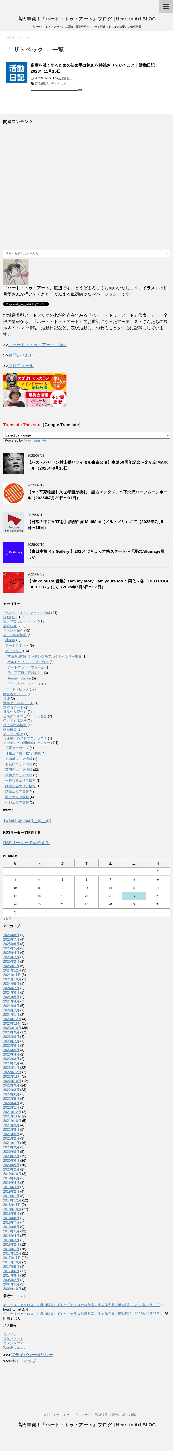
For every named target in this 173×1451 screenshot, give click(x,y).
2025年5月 (11, 948)
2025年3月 (11, 957)
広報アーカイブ (17, 748)
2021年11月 (12, 1116)
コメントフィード (16, 1343)
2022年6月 (11, 1094)
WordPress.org (14, 1347)
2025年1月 (11, 966)
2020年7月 (11, 1156)
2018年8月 (11, 1218)
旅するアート (13, 707)
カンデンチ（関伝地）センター (26, 743)
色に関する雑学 (15, 720)
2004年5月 (11, 1284)
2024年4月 (11, 1001)
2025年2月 (11, 961)
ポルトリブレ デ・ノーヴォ (28, 662)
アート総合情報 (15, 635)
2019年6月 (11, 1178)
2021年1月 (11, 1143)
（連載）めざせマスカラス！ (25, 738)
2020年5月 (11, 1165)
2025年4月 (11, 952)
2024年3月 (11, 1006)
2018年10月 (12, 1209)
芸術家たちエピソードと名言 (25, 716)
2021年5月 (11, 1134)
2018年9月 (11, 1213)
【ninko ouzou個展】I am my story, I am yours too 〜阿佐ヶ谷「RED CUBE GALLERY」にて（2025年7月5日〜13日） (98, 584)
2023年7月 (11, 1041)
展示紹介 (10, 626)
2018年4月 (11, 1235)
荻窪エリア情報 (17, 791)
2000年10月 (12, 1289)
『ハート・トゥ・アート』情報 (26, 613)
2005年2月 (11, 1280)
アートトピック (17, 689)
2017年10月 (12, 1262)
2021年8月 (11, 1129)
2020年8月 (11, 1151)
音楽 (6, 698)
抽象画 (10, 640)
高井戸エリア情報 (18, 775)
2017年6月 (11, 1271)
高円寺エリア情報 (18, 770)
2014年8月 (11, 1275)
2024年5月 (11, 997)
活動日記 (65, 78)
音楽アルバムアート (18, 703)
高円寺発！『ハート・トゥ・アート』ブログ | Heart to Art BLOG (87, 18)
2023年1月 (11, 1067)
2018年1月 (11, 1249)
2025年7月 (11, 939)
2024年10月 (12, 979)
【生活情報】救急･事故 (23, 753)
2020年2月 (11, 1169)
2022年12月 (12, 1072)
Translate (39, 440)
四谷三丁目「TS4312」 (25, 673)
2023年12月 (12, 1019)
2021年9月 (11, 1125)
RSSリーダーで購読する (26, 842)
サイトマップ (23, 1361)
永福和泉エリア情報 (20, 780)
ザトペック (58, 83)
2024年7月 (11, 988)
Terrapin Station (19, 678)
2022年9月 (11, 1085)
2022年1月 (11, 1107)
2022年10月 (12, 1081)
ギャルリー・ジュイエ (24, 684)
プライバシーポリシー (32, 1354)
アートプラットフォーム (26, 667)
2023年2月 (11, 1063)
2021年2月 (11, 1138)
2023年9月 (11, 1032)
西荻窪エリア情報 (18, 764)
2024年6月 (11, 992)
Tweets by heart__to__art (27, 820)
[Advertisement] (86, 187)
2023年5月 (11, 1050)
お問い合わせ (21, 355)
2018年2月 (11, 1244)
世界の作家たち (15, 712)
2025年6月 (11, 944)
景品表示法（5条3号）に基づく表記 (115, 1414)
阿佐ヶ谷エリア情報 (20, 786)
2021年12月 (12, 1112)
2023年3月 (11, 1059)
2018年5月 (11, 1231)
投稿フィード (13, 1339)
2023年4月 (11, 1054)
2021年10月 (12, 1121)
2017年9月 (11, 1266)
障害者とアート (15, 694)
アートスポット (17, 645)
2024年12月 (12, 970)
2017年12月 (12, 1253)
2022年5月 (11, 1098)
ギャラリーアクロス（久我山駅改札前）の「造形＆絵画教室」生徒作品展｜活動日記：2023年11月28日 (81, 1305)
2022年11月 (12, 1076)
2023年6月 (11, 1045)
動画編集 (10, 729)
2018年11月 (12, 1205)
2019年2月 (11, 1191)
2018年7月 (11, 1222)
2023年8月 (11, 1037)
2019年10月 (12, 1174)
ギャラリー (13, 651)
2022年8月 (11, 1090)
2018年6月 (11, 1227)
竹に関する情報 (15, 725)
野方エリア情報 (17, 797)
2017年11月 (12, 1258)
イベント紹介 (13, 630)
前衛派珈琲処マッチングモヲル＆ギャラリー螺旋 (44, 656)
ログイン (10, 1334)
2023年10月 (12, 1028)
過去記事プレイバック (20, 621)
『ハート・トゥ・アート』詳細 (37, 344)
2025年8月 (11, 935)
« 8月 (7, 919)
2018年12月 (12, 1200)
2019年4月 (11, 1182)
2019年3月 (11, 1187)
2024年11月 (12, 975)
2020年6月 (11, 1160)
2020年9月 (11, 1147)
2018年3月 (11, 1240)
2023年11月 (12, 1023)
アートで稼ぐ (13, 734)
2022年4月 (11, 1103)
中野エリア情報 (17, 802)
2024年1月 (11, 1014)
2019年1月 (11, 1196)
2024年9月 (11, 983)
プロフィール (21, 365)
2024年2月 (11, 1010)
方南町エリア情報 (18, 759)
